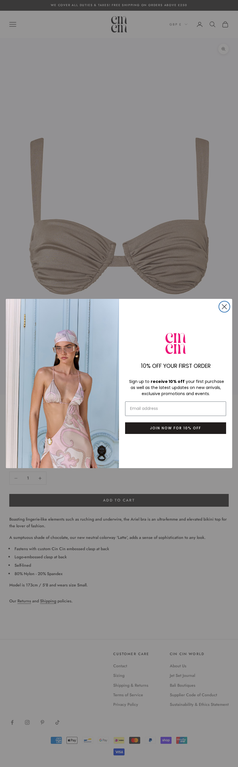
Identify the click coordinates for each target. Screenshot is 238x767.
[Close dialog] (224, 306)
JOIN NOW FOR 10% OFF (175, 428)
